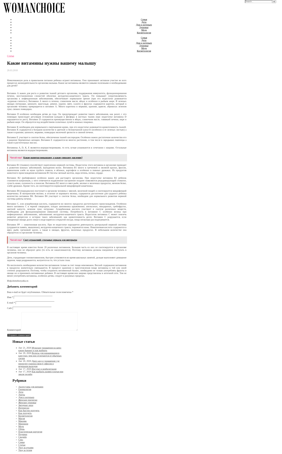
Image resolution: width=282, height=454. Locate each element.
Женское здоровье (27, 402)
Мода (144, 30)
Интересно (23, 408)
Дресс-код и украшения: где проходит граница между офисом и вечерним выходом (38, 364)
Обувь (21, 429)
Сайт (9, 308)
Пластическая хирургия (30, 431)
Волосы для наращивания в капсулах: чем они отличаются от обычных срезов (40, 356)
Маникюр (23, 424)
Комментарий (14, 330)
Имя (10, 297)
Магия (21, 418)
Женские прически (27, 400)
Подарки (22, 434)
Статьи (10, 56)
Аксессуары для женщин (30, 387)
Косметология (144, 32)
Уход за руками (25, 447)
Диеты (21, 394)
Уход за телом (25, 450)
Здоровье (143, 27)
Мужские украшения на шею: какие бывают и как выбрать (39, 349)
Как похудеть (25, 413)
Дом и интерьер (144, 25)
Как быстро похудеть (28, 410)
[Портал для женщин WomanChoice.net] (34, 14)
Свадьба (22, 437)
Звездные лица (25, 405)
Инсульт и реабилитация (44, 369)
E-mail (11, 302)
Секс (20, 439)
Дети (143, 22)
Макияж (22, 421)
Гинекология (24, 389)
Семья (144, 19)
